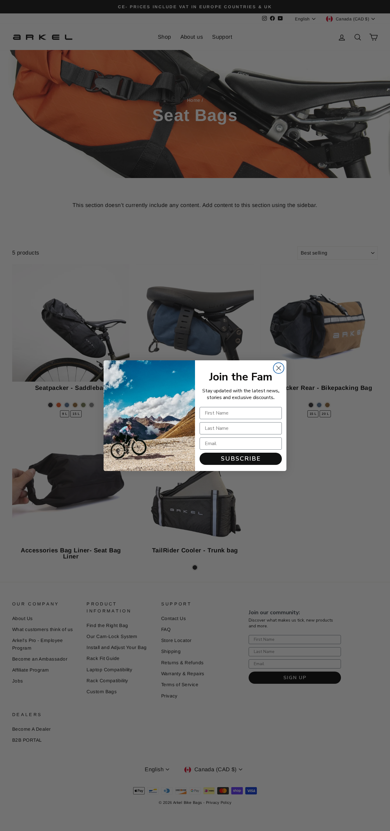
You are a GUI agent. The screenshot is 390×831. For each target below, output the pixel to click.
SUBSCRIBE (241, 459)
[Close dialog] (278, 368)
